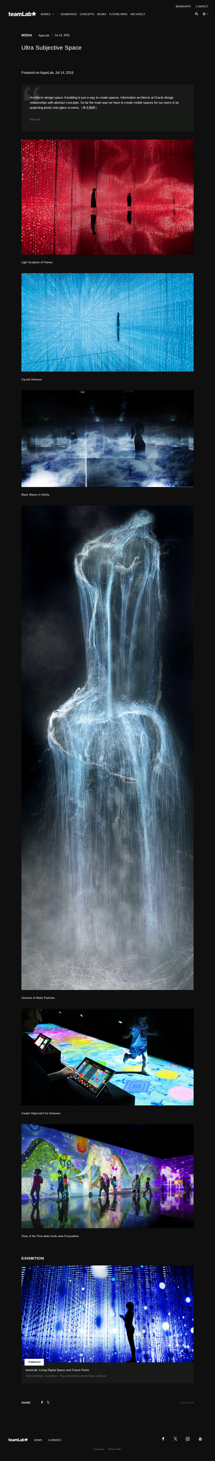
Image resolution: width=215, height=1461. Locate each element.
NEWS (38, 1440)
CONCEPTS (87, 14)
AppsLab (35, 119)
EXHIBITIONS (69, 14)
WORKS (45, 14)
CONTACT (202, 6)
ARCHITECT (137, 14)
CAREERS (54, 1440)
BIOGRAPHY (183, 6)
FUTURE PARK (118, 14)
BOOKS (101, 14)
